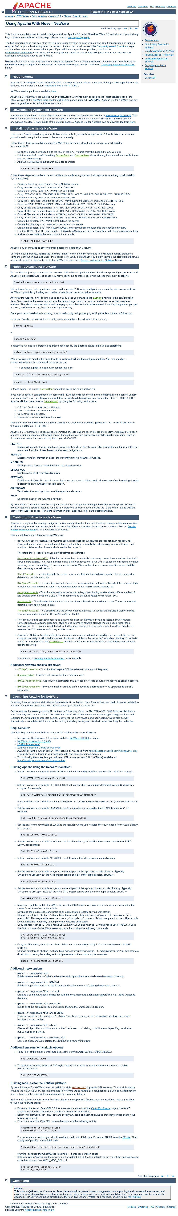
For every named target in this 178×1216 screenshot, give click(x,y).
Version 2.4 (55, 16)
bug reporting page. (79, 37)
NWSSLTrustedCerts (29, 680)
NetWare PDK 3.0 (79, 738)
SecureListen (25, 675)
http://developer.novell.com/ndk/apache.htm (113, 750)
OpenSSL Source (100, 1108)
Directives (143, 6)
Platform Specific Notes (76, 16)
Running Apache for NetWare (159, 55)
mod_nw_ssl (79, 1087)
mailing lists (134, 1196)
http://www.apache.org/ (118, 115)
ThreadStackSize (27, 610)
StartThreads (25, 574)
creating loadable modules (48, 658)
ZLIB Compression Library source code (38, 747)
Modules (131, 6)
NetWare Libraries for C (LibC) (61, 85)
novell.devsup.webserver (19, 52)
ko (136, 28)
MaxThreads (24, 601)
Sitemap (171, 6)
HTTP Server (22, 16)
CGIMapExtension (27, 669)
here (53, 91)
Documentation (39, 16)
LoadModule (56, 641)
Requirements (152, 40)
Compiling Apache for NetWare (118, 64)
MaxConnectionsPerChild (32, 558)
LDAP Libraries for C (28, 744)
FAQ (152, 6)
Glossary (160, 6)
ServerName (82, 155)
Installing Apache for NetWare (160, 51)
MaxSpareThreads (27, 592)
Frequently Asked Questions (112, 46)
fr (130, 28)
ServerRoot (63, 155)
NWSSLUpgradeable (28, 686)
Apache (9, 16)
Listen (97, 298)
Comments (150, 78)
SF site (126, 1137)
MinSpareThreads (27, 583)
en (125, 28)
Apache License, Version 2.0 (39, 1210)
